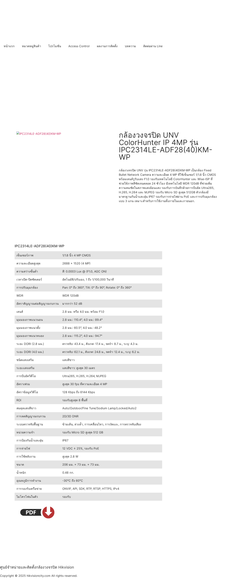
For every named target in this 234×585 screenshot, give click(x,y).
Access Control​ (79, 46)
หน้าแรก (9, 46)
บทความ (130, 46)
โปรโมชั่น (54, 46)
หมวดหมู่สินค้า (31, 46)
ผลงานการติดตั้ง (107, 46)
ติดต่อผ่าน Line (153, 46)
